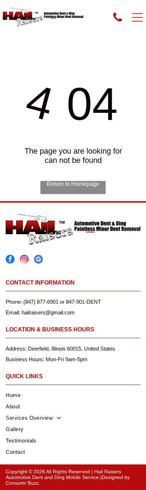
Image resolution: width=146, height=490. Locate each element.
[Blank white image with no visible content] (117, 21)
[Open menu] (137, 17)
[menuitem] (73, 396)
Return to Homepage (73, 184)
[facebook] (10, 260)
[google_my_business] (38, 260)
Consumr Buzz (22, 483)
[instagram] (24, 260)
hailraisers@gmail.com (48, 312)
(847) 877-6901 (40, 302)
